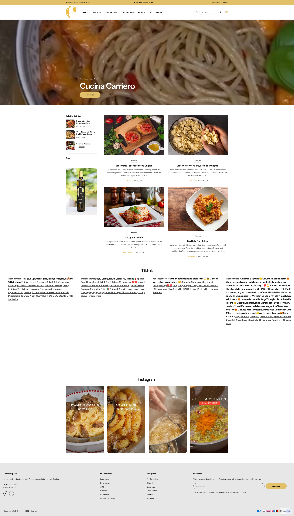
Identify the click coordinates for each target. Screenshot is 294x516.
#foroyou (254, 316)
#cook (21, 285)
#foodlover (241, 320)
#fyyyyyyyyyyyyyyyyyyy (93, 292)
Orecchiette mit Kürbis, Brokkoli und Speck (198, 165)
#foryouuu (45, 289)
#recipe (40, 285)
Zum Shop (90, 95)
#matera (25, 296)
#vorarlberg (14, 296)
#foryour (41, 282)
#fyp (121, 289)
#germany (63, 282)
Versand (103, 491)
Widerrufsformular (107, 498)
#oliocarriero (46, 292)
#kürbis (58, 285)
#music (27, 292)
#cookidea (30, 285)
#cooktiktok (99, 282)
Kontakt (225, 2)
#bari (32, 296)
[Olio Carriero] (71, 12)
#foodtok (231, 320)
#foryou (28, 282)
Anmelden (276, 486)
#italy (55, 282)
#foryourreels (160, 289)
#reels (20, 289)
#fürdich (12, 289)
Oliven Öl (150, 483)
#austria (64, 292)
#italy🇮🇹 (105, 289)
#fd (34, 282)
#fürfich (114, 282)
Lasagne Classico (134, 237)
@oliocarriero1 (15, 278)
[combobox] (205, 12)
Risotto (150, 494)
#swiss (56, 292)
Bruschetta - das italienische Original (134, 165)
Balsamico (151, 487)
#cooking (13, 285)
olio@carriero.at (9, 487)
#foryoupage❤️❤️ (127, 282)
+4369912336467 (10, 484)
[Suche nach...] (196, 12)
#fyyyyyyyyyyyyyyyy (134, 289)
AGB (102, 487)
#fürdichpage (113, 292)
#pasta (140, 278)
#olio (49, 282)
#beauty (133, 292)
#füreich (114, 289)
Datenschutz (105, 483)
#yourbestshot (15, 292)
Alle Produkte (152, 479)
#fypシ (171, 289)
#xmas (35, 292)
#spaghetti (143, 282)
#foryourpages (185, 285)
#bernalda (41, 296)
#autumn (49, 285)
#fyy (195, 285)
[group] (85, 419)
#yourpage (56, 289)
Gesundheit (104, 494)
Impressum (216, 2)
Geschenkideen (153, 498)
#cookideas (87, 282)
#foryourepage (31, 289)
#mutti (263, 316)
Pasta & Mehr (152, 491)
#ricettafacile (214, 285)
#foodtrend (287, 316)
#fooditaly (253, 320)
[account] (220, 12)
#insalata (203, 285)
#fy (22, 282)
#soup (66, 285)
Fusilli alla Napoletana (197, 241)
